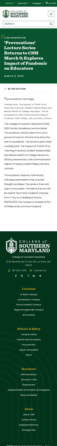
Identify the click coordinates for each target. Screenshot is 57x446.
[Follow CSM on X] (28, 275)
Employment (28, 384)
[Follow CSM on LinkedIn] (34, 275)
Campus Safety (29, 334)
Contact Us (40, 270)
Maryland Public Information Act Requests (29, 390)
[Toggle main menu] (51, 14)
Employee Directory (28, 424)
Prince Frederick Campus (28, 304)
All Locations (29, 315)
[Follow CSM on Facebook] (16, 275)
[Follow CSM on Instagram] (22, 275)
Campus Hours (28, 419)
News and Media (28, 395)
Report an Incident (29, 349)
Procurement (28, 344)
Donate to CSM (28, 379)
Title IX (29, 355)
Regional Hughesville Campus (29, 309)
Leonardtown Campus (29, 299)
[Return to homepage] (15, 17)
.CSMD (52, 3)
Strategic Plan (29, 430)
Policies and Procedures (29, 339)
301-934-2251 (19, 270)
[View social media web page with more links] (40, 275)
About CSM (28, 414)
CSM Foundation (29, 374)
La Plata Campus (28, 294)
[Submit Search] (52, 24)
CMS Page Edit (8, 229)
